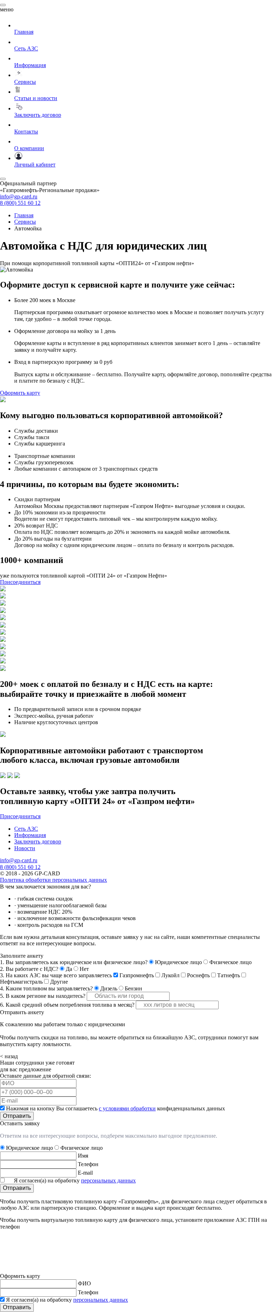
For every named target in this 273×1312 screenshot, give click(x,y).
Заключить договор (37, 841)
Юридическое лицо (178, 962)
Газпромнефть (136, 975)
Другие (59, 982)
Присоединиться (20, 582)
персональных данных (108, 1180)
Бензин (133, 988)
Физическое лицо (230, 962)
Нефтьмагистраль (21, 982)
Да (69, 969)
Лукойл (170, 975)
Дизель (108, 988)
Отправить (17, 1116)
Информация (30, 835)
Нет (84, 969)
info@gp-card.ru (18, 196)
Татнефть (228, 975)
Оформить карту (20, 393)
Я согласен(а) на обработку (75, 1180)
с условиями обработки (127, 1108)
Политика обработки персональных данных (53, 880)
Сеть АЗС (26, 829)
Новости (24, 848)
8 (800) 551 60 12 (20, 203)
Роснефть (198, 975)
